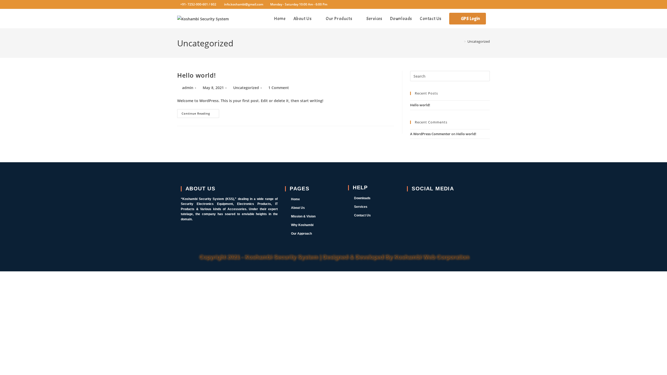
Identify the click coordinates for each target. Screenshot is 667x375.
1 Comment (278, 87)
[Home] (461, 41)
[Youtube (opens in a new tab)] (480, 4)
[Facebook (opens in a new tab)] (466, 4)
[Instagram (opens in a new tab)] (473, 4)
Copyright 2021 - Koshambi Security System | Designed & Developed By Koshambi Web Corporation (333, 257)
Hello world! (196, 75)
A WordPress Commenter (430, 134)
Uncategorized (478, 41)
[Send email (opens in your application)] (487, 4)
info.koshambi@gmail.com (243, 4)
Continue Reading (200, 112)
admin (187, 87)
